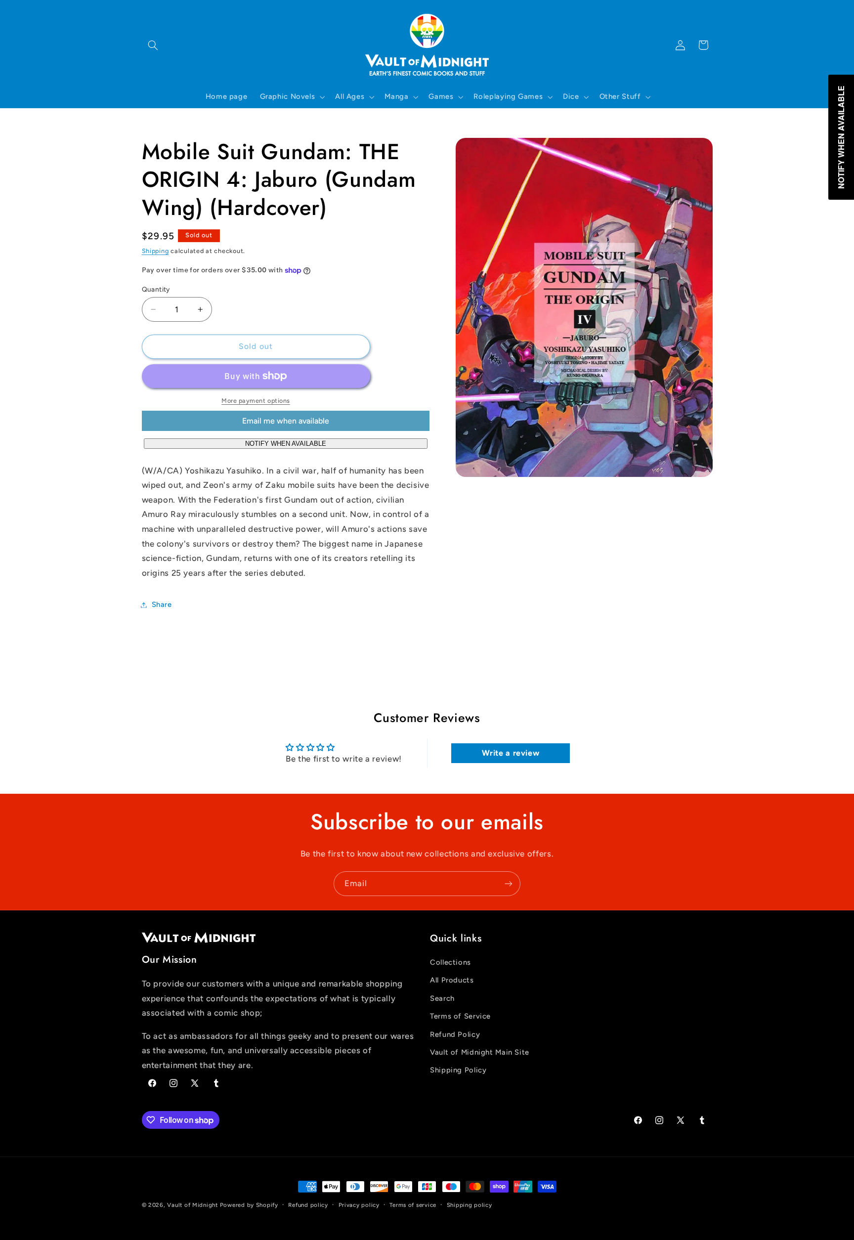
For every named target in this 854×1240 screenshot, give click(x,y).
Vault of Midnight (192, 1204)
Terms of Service (460, 1016)
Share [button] (162, 604)
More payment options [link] (255, 400)
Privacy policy (359, 1204)
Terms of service (412, 1204)
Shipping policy (469, 1204)
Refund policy (308, 1204)
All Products (452, 980)
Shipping (155, 251)
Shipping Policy (458, 1070)
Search (442, 998)
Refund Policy (455, 1034)
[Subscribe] (508, 883)
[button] (153, 45)
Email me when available (285, 421)
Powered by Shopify (249, 1204)
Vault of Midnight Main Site (479, 1052)
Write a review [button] (511, 753)
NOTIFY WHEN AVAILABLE (285, 443)
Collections (450, 962)
